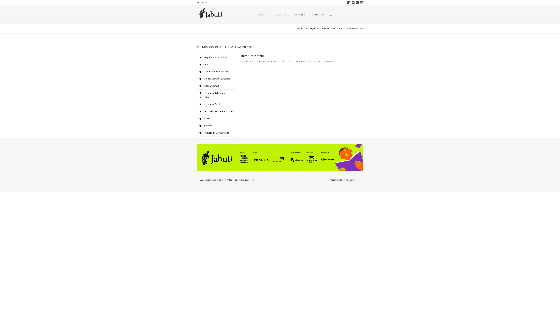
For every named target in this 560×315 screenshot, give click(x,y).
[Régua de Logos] (280, 157)
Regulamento (281, 14)
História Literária (211, 85)
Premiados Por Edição (332, 28)
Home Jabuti (312, 28)
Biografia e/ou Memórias (215, 57)
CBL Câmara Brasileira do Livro (213, 180)
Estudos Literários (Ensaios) (216, 78)
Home (299, 28)
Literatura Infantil (211, 104)
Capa (205, 64)
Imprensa (300, 14)
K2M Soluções (351, 180)
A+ (198, 2)
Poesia (206, 118)
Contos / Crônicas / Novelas (216, 71)
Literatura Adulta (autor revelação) (212, 95)
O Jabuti (262, 14)
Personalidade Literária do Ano (218, 111)
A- (203, 2)
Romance (207, 125)
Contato (317, 14)
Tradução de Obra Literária (216, 132)
